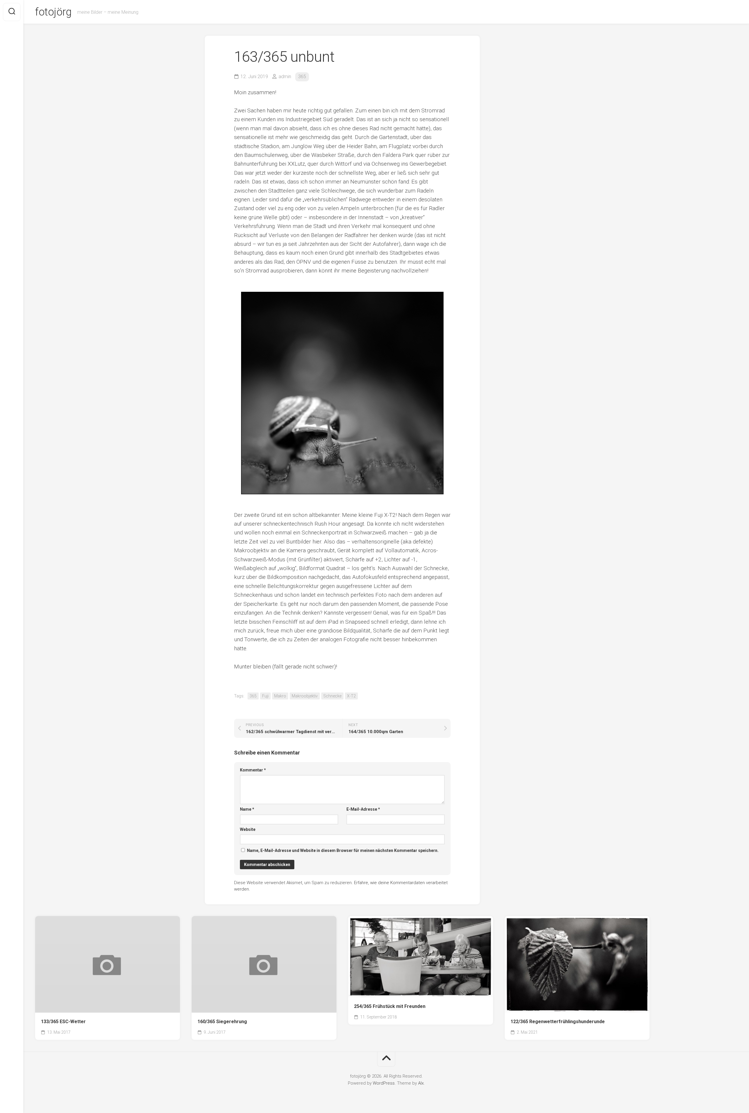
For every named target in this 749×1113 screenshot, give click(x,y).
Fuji (265, 696)
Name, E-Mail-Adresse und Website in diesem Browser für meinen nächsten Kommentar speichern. (343, 850)
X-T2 (351, 696)
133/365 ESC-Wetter (63, 1021)
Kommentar (253, 770)
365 (302, 76)
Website (247, 829)
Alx (421, 1083)
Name (247, 809)
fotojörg (53, 12)
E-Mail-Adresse (363, 809)
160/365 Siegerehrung (222, 1021)
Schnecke (332, 696)
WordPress (384, 1083)
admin (285, 76)
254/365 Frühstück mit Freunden (389, 1006)
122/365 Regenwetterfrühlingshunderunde (558, 1021)
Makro (280, 696)
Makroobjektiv (305, 696)
